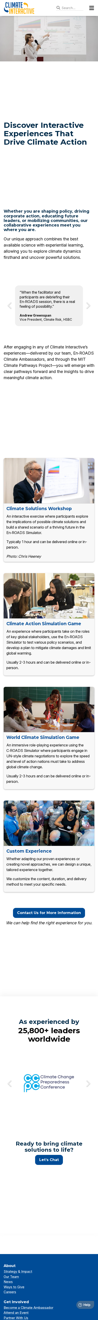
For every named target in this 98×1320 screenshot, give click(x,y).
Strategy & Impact (18, 1271)
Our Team (11, 1277)
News (8, 1282)
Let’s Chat (49, 1160)
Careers (10, 1292)
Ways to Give (14, 1287)
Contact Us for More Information (49, 913)
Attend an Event (16, 1312)
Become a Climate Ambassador (28, 1307)
